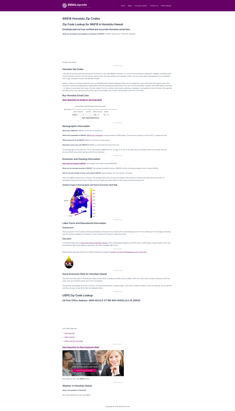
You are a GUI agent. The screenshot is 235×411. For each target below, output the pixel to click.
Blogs (130, 6)
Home (123, 6)
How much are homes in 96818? (74, 163)
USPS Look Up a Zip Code (73, 341)
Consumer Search (141, 6)
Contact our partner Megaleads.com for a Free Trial (128, 252)
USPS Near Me (69, 333)
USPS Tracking (69, 337)
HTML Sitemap (166, 6)
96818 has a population (95, 135)
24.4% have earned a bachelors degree (93, 243)
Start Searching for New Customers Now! (80, 347)
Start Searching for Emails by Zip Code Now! (82, 100)
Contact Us (154, 6)
